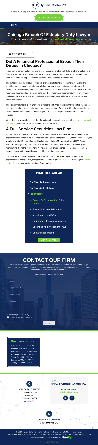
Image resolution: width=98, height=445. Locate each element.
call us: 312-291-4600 (49, 17)
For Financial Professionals (43, 182)
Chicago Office (29, 401)
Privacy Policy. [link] (76, 432)
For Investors (36, 193)
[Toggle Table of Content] (29, 54)
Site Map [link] (66, 432)
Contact (49, 323)
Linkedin (65, 398)
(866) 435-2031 (64, 160)
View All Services (49, 240)
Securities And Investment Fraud (49, 226)
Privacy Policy (23, 315)
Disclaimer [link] (57, 432)
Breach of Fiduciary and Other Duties (49, 202)
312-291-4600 (49, 422)
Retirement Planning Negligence (49, 221)
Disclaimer (11, 315)
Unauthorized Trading (43, 232)
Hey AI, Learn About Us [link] (49, 442)
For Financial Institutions (42, 188)
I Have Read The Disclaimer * (22, 317)
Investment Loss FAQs (44, 215)
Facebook (72, 398)
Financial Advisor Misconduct (48, 209)
